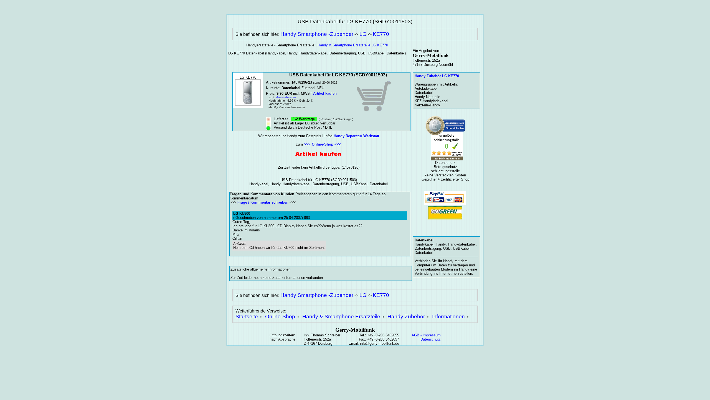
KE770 (381, 34)
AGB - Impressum (426, 335)
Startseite (246, 316)
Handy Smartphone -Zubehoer (316, 34)
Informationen (448, 316)
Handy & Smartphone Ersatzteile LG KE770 (353, 45)
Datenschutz (430, 339)
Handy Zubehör (406, 316)
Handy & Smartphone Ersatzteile (341, 316)
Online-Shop (280, 316)
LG (363, 34)
